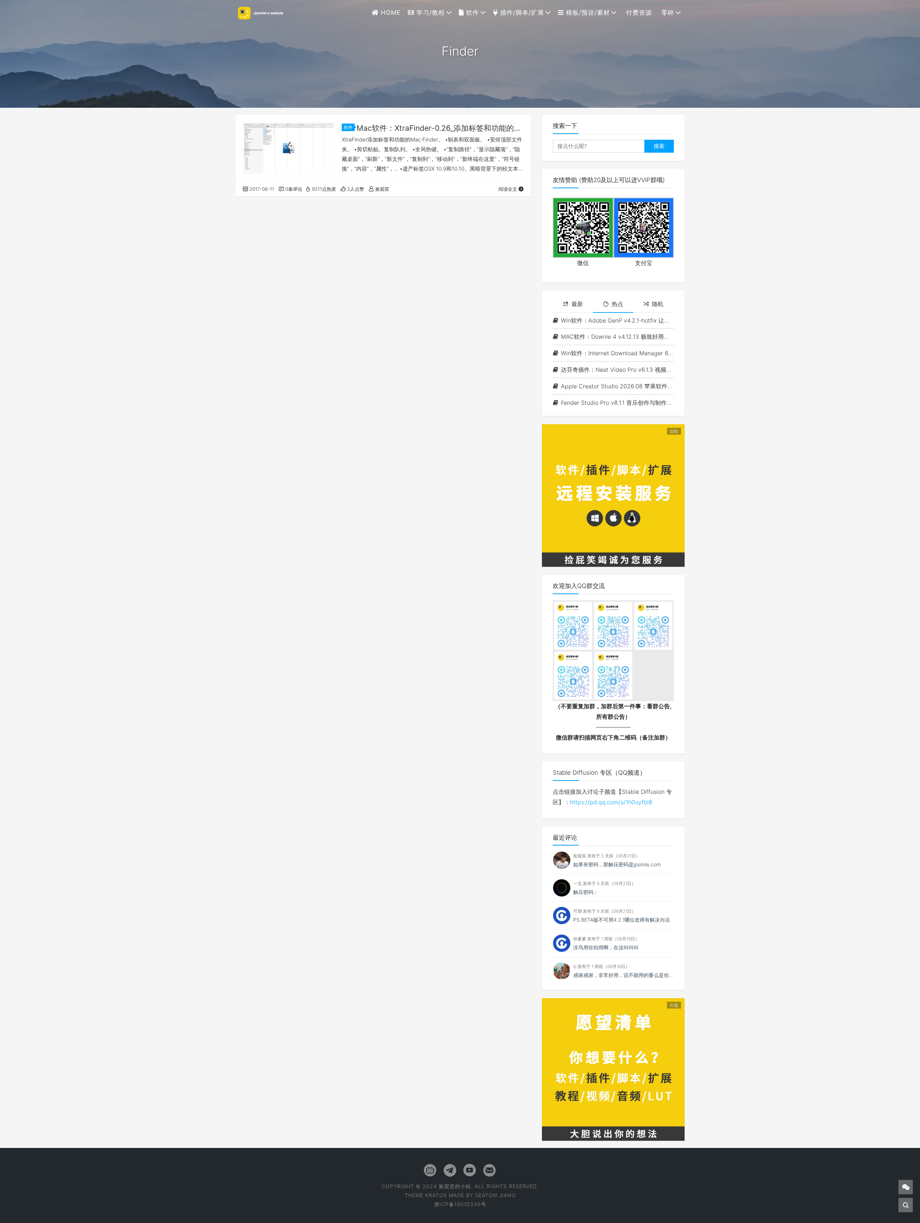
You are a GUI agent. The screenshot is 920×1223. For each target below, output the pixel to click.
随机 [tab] (657, 303)
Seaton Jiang (495, 1195)
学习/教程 (429, 12)
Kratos (436, 1195)
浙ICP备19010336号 (460, 1204)
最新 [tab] (577, 303)
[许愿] (613, 1069)
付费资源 (638, 12)
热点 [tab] (617, 303)
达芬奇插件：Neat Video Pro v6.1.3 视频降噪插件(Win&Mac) (617, 369)
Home (390, 12)
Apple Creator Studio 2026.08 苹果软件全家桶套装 (617, 386)
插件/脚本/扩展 (521, 12)
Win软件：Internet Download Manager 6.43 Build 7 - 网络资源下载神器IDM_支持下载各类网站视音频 (617, 353)
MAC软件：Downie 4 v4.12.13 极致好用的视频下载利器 (617, 336)
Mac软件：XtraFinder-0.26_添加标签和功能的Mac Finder (440, 128)
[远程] (613, 495)
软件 (471, 12)
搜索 (659, 146)
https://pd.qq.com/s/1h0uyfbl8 (611, 802)
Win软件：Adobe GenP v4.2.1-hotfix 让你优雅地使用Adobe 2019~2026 (617, 320)
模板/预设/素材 (587, 12)
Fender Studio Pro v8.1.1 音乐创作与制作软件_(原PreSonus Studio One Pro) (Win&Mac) (617, 402)
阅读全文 (507, 189)
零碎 (666, 12)
